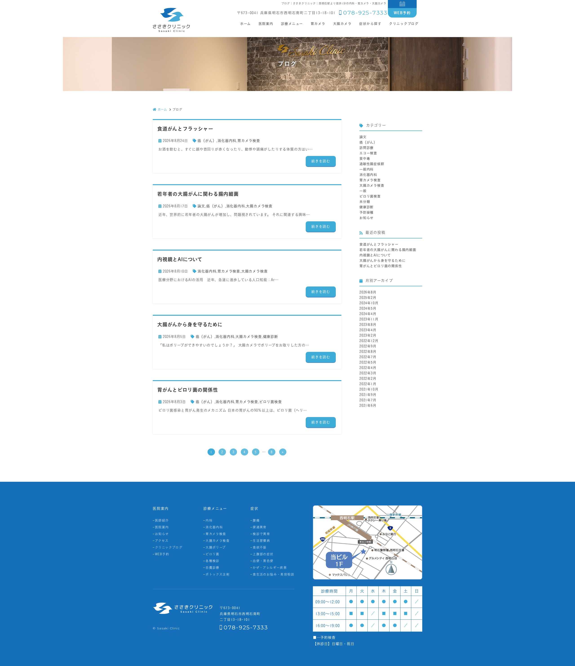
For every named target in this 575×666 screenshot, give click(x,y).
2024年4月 (367, 313)
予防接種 (366, 212)
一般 (363, 191)
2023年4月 (367, 330)
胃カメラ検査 (248, 140)
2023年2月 (367, 335)
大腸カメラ (342, 23)
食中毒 (364, 158)
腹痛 (256, 520)
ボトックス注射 (218, 574)
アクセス (162, 540)
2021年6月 (367, 405)
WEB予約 (402, 13)
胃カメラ (318, 23)
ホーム (245, 23)
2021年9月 (367, 394)
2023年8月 (367, 324)
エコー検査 (368, 153)
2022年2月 (367, 378)
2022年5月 (367, 362)
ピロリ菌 (212, 554)
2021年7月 (367, 400)
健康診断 (270, 336)
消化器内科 (226, 140)
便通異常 (260, 527)
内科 (209, 520)
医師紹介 (162, 520)
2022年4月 (367, 367)
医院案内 (162, 527)
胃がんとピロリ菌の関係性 (380, 266)
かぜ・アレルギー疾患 (270, 567)
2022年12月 (368, 340)
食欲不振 (260, 547)
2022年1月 (367, 384)
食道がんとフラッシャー (378, 244)
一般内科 (366, 169)
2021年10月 (368, 389)
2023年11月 (368, 319)
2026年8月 (367, 292)
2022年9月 (367, 346)
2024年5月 (367, 308)
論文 (201, 206)
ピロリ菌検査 (270, 402)
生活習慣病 (261, 540)
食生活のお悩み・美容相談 (273, 574)
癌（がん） (206, 140)
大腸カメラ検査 (259, 206)
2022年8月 (367, 351)
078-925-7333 (365, 12)
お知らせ (366, 218)
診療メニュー (292, 23)
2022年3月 (367, 373)
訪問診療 (366, 147)
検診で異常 (261, 533)
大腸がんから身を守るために (382, 260)
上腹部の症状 (263, 554)
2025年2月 (367, 297)
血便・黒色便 (263, 560)
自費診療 (212, 567)
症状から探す (370, 23)
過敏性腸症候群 (371, 164)
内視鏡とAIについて (375, 255)
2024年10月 (368, 303)
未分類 (364, 201)
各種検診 (212, 560)
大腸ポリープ (216, 547)
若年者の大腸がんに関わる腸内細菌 (387, 249)
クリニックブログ (403, 23)
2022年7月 (367, 357)
